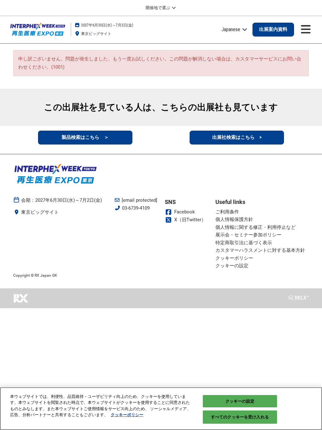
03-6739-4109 (136, 208)
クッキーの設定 (239, 401)
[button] (273, 30)
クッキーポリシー (127, 414)
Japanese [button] (231, 29)
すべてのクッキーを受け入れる (240, 417)
